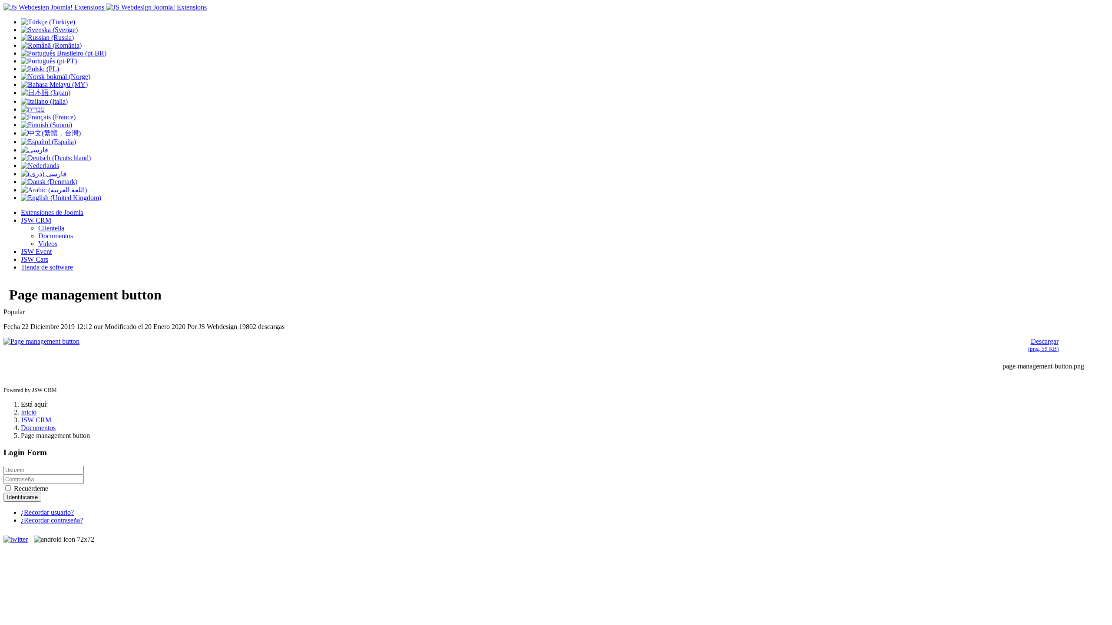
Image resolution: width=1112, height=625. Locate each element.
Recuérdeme (30, 488)
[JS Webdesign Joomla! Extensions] (105, 7)
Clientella (51, 228)
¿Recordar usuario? (47, 512)
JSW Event (36, 251)
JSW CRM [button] (36, 220)
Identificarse (22, 497)
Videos (47, 243)
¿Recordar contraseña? (52, 520)
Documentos (55, 236)
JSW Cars (34, 259)
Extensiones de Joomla (52, 212)
